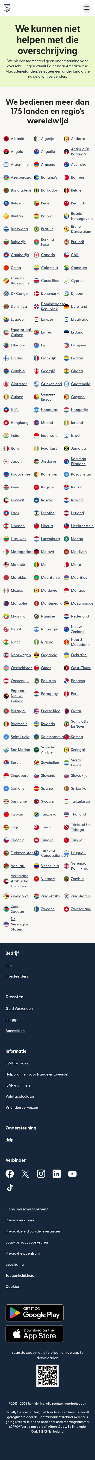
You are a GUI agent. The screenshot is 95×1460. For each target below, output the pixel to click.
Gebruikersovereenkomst (27, 1209)
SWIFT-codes (17, 1063)
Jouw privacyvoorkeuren (27, 1242)
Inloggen (13, 1020)
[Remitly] (7, 8)
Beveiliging (15, 1264)
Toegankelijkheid (20, 1275)
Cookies (13, 1287)
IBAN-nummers (18, 1085)
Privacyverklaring (21, 1220)
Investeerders (17, 976)
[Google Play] (35, 1312)
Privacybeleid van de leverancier (33, 1231)
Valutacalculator (20, 1096)
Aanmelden (15, 1031)
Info (9, 965)
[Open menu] (86, 8)
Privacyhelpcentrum (23, 1253)
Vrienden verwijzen (22, 1107)
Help (9, 1140)
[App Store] (34, 1333)
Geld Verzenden (19, 1009)
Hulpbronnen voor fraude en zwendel (37, 1074)
